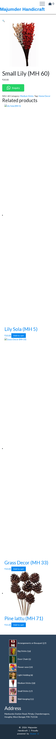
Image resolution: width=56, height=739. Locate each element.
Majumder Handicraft (22, 9)
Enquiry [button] (16, 87)
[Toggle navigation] (42, 3)
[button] (3, 21)
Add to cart (18, 335)
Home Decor (44, 96)
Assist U (34, 733)
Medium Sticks (27, 96)
